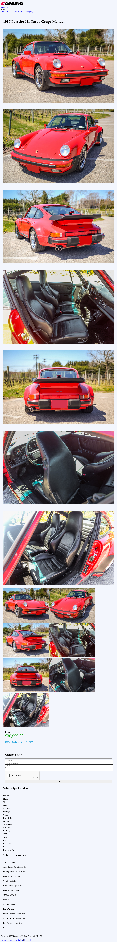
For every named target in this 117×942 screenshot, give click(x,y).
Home (3, 7)
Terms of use (12, 940)
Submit (58, 781)
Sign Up (30, 12)
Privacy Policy (29, 940)
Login (25, 12)
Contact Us (18, 12)
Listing (8, 7)
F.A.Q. (10, 12)
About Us (4, 12)
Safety (20, 940)
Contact (4, 940)
